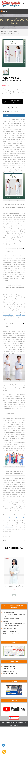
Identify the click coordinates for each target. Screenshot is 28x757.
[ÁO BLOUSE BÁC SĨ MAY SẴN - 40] (14, 570)
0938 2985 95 (13, 631)
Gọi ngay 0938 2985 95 (15, 101)
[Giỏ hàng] (23, 3)
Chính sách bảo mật (9, 671)
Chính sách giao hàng (9, 666)
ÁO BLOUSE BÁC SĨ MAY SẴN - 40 (14, 586)
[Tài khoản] (20, 3)
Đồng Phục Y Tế (13, 31)
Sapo (17, 725)
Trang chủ (4, 31)
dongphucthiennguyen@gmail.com (16, 633)
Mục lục (6, 115)
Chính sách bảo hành (9, 669)
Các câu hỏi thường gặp (10, 673)
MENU (5, 11)
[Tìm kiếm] (25, 3)
